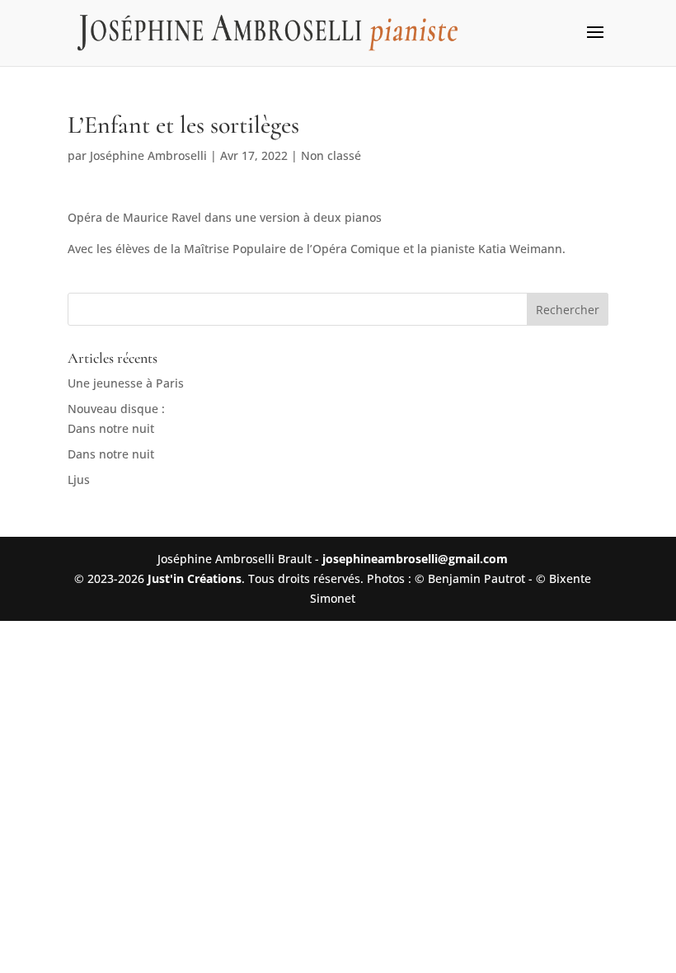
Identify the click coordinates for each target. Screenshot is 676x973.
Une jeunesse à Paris (126, 383)
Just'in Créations (195, 578)
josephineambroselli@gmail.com (415, 558)
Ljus (79, 479)
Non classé (331, 155)
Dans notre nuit (111, 454)
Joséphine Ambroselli (148, 155)
